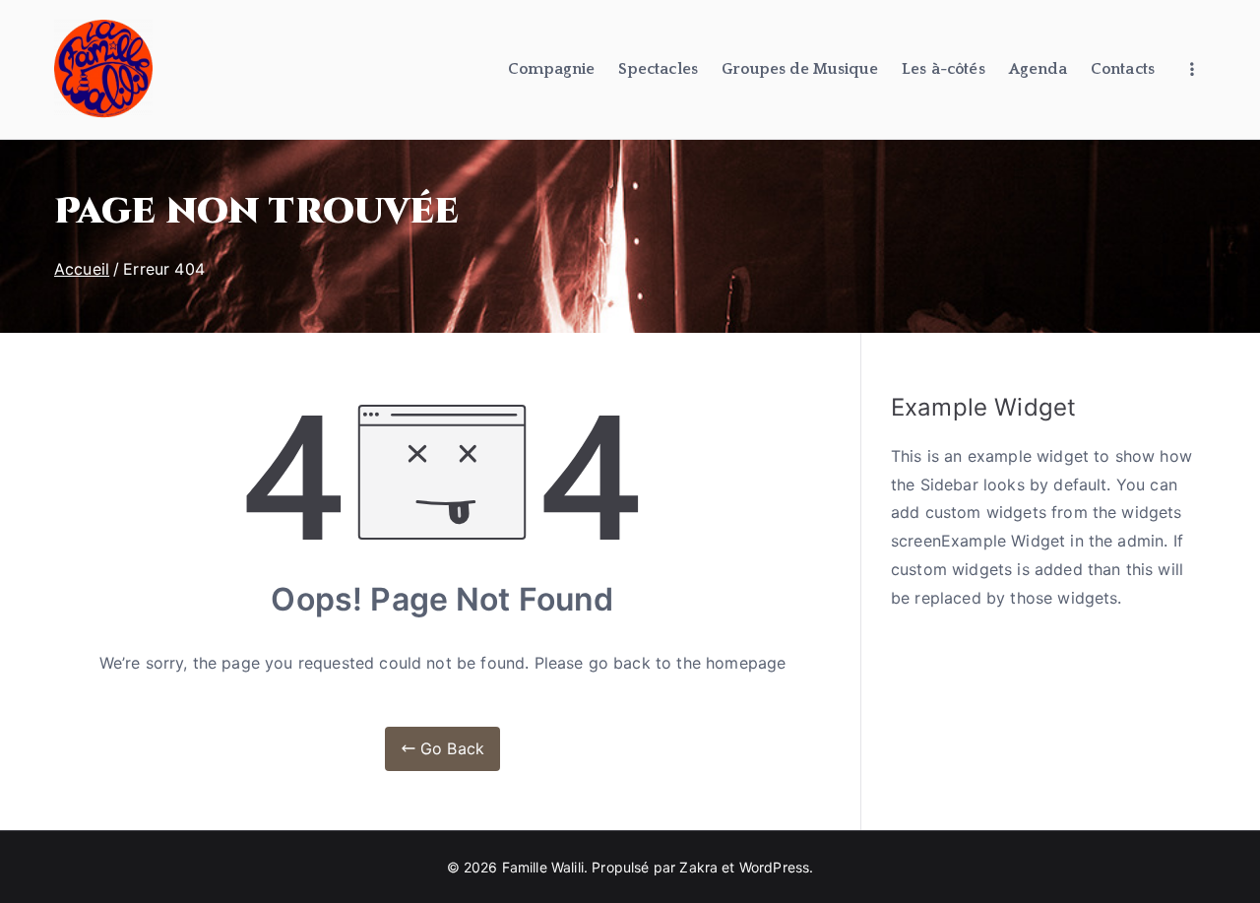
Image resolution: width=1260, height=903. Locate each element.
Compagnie (551, 69)
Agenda (1038, 69)
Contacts (1123, 69)
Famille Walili (543, 867)
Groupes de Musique (800, 69)
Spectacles (658, 69)
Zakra (698, 867)
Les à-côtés (943, 69)
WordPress (774, 867)
